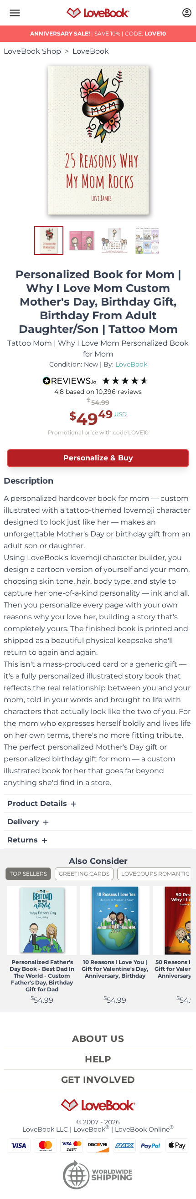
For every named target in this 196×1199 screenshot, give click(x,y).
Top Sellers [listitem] (28, 873)
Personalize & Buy (98, 458)
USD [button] (120, 414)
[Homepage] (98, 13)
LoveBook (90, 51)
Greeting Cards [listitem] (84, 873)
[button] (15, 13)
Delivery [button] (24, 821)
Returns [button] (23, 840)
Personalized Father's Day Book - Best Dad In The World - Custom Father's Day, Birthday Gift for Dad (42, 976)
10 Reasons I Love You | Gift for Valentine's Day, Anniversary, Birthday (115, 969)
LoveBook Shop (32, 51)
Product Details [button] (38, 803)
